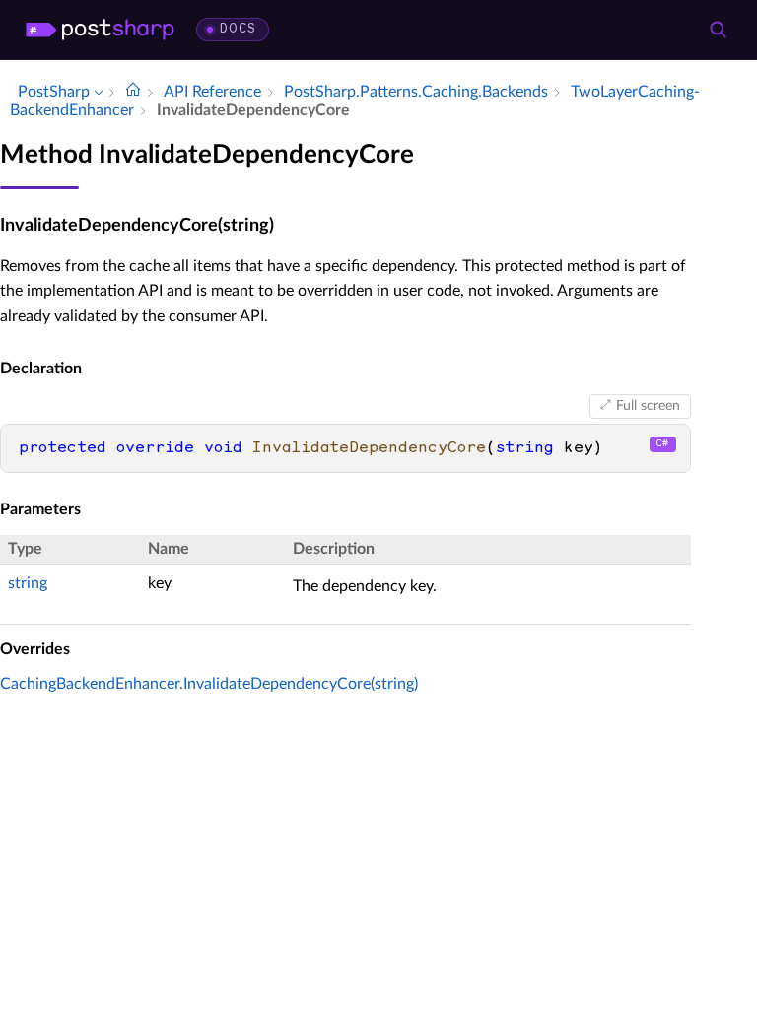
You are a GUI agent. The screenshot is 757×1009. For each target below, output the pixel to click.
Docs (238, 29)
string (27, 583)
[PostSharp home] (100, 29)
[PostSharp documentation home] (133, 92)
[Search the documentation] (717, 29)
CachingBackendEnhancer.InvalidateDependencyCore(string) (209, 684)
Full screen (648, 406)
